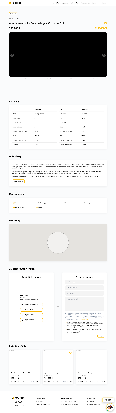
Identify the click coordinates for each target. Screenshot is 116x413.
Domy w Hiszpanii (66, 398)
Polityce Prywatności (83, 319)
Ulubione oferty (74, 3)
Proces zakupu (85, 3)
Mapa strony (91, 398)
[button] (12, 55)
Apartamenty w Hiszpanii (68, 401)
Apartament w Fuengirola (86, 373)
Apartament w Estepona (52, 373)
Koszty (94, 3)
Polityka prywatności (93, 404)
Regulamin (90, 401)
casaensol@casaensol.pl (42, 404)
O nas (52, 3)
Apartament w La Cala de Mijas (21, 373)
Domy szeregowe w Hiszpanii (69, 404)
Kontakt (104, 3)
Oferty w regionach (62, 3)
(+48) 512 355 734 (40, 398)
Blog (99, 3)
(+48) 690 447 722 (40, 401)
